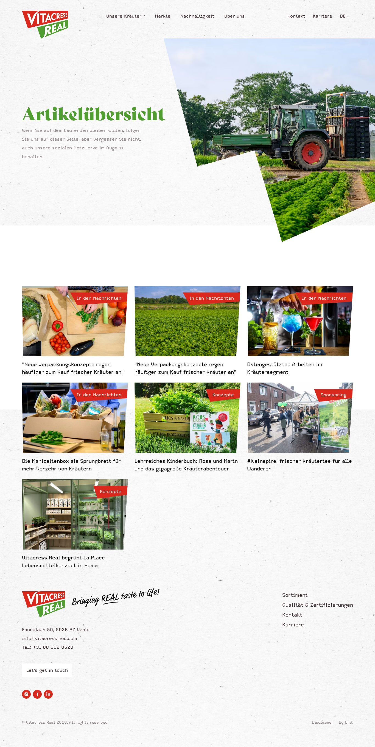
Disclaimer (322, 722)
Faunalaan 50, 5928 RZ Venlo (55, 629)
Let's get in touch (47, 670)
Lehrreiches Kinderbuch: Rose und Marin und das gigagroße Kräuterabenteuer (186, 465)
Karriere (322, 16)
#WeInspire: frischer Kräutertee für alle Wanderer (299, 465)
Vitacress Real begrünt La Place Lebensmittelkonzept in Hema (63, 561)
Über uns (234, 16)
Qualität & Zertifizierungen (317, 604)
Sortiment (295, 595)
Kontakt (296, 16)
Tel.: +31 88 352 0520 (47, 647)
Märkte (162, 16)
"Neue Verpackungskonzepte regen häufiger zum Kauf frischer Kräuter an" (73, 368)
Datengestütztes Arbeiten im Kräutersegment (284, 368)
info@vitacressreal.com (49, 638)
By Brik (346, 722)
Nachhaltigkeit (197, 16)
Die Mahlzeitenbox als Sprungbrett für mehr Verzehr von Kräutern (71, 465)
